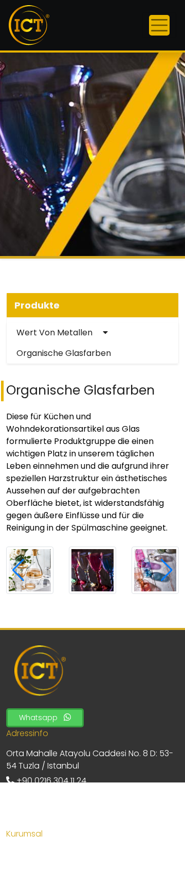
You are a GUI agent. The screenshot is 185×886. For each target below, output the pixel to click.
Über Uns (23, 854)
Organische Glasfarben (63, 353)
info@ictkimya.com (53, 810)
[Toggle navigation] (159, 25)
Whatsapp (39, 717)
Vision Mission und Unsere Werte (70, 869)
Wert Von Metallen (55, 332)
